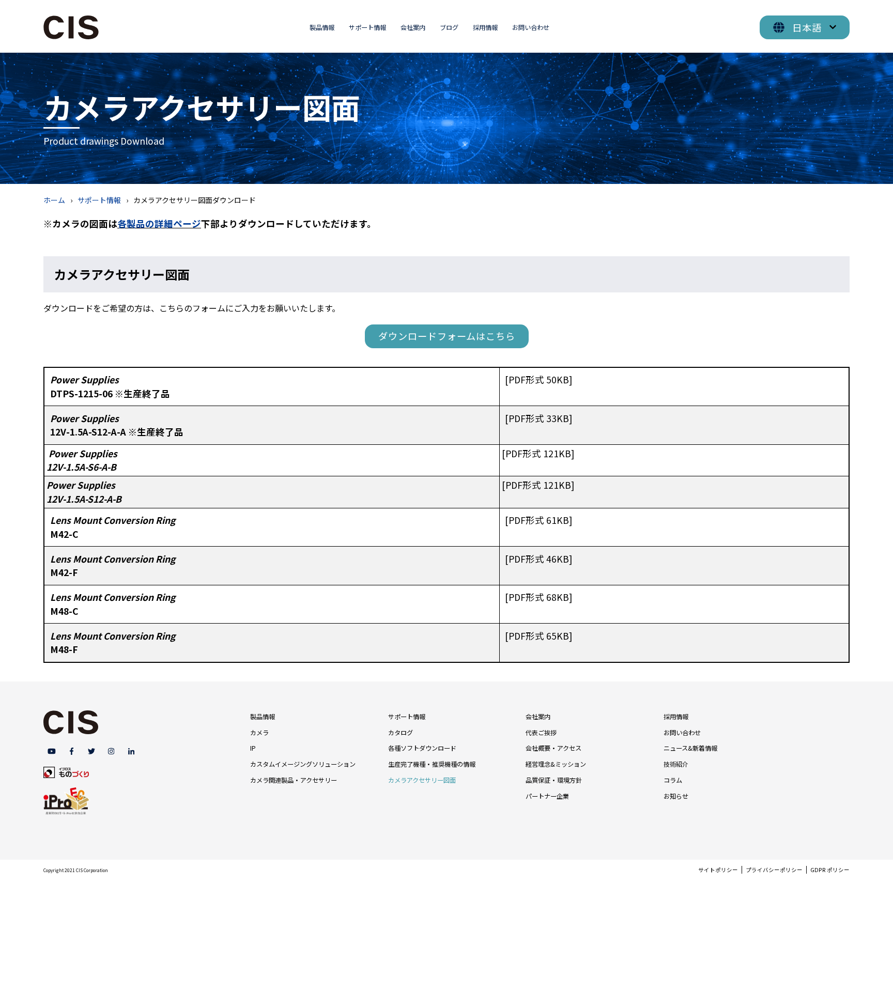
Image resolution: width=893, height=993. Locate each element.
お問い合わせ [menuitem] (530, 27)
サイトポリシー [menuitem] (718, 870)
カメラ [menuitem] (259, 732)
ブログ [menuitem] (449, 27)
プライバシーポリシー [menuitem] (774, 870)
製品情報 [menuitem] (322, 27)
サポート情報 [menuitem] (367, 27)
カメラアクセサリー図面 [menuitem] (422, 780)
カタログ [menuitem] (400, 732)
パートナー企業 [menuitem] (547, 796)
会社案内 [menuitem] (413, 27)
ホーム (54, 200)
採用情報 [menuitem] (485, 27)
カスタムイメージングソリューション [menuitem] (303, 764)
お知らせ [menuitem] (676, 796)
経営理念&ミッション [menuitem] (556, 764)
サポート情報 (99, 200)
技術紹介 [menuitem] (676, 764)
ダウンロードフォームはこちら (446, 336)
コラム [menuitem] (673, 780)
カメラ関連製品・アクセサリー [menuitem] (293, 780)
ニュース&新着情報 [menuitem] (690, 748)
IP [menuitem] (253, 748)
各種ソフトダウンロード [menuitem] (422, 748)
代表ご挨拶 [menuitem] (541, 732)
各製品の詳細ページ (159, 223)
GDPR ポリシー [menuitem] (830, 870)
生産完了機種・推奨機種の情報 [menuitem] (431, 764)
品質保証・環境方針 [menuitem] (554, 780)
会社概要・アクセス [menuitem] (553, 748)
